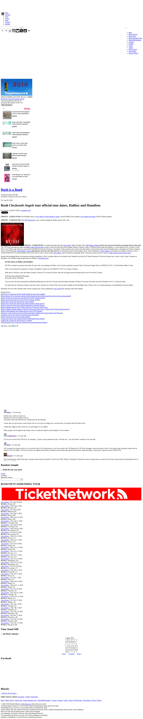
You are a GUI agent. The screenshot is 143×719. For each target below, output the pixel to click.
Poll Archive (133, 49)
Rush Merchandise (135, 40)
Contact (7, 22)
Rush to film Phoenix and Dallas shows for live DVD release (21, 311)
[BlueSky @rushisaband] (17, 32)
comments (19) (26, 210)
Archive (7, 15)
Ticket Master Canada (24, 251)
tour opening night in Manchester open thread (22, 319)
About (131, 48)
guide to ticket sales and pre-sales (120, 253)
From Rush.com (43, 258)
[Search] (2, 32)
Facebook (21, 697)
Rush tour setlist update (15, 317)
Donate (7, 24)
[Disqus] (71, 380)
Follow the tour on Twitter (16, 320)
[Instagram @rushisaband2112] (13, 32)
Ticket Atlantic (105, 251)
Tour (6, 17)
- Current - (71, 654)
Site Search (132, 51)
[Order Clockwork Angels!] (12, 245)
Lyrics (7, 18)
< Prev (63, 654)
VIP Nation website (92, 245)
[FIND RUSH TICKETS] (16, 95)
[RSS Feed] (6, 32)
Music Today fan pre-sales (35, 247)
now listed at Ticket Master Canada (47, 216)
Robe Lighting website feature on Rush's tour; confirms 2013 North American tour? (35, 309)
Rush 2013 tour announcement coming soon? (22, 303)
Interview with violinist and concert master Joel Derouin (31, 313)
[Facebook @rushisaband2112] (10, 32)
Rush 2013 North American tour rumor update (22, 294)
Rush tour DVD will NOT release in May (23, 298)
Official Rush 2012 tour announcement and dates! (24, 322)
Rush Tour (132, 36)
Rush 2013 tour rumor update (17, 302)
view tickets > (5, 502)
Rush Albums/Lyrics (135, 38)
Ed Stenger (27, 704)
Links (130, 46)
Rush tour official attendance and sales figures (22, 305)
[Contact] (29, 32)
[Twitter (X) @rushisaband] (21, 32)
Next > (79, 654)
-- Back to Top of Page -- (9, 693)
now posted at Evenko (88, 216)
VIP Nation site (29, 220)
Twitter (27, 697)
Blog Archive (133, 34)
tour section (67, 245)
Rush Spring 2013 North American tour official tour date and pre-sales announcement (35, 296)
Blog (6, 13)
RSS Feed (34, 697)
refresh (3, 474)
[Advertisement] (63, 5)
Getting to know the (19, 315)
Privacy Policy (133, 53)
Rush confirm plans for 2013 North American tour (24, 307)
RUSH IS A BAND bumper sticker (12, 99)
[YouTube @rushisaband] (25, 32)
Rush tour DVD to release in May (20, 300)
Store (6, 20)
